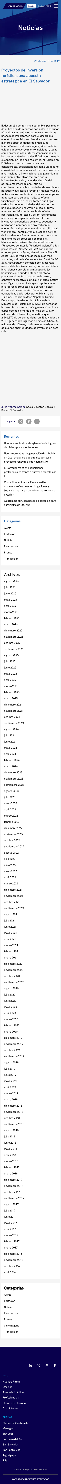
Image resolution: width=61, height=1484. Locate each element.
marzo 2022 (11, 883)
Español (31, 6)
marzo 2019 (11, 1093)
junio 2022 (10, 865)
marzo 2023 (11, 815)
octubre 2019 (12, 1050)
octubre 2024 (12, 717)
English (41, 6)
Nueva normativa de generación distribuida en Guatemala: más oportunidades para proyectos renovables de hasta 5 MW (29, 457)
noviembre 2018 (13, 1111)
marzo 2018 (11, 1161)
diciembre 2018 (13, 1105)
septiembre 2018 (14, 1124)
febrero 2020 (11, 1025)
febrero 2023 (11, 821)
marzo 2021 (11, 945)
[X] (38, 1366)
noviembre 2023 (13, 778)
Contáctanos (10, 1408)
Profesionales (11, 1397)
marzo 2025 (11, 686)
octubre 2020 (12, 976)
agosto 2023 (11, 791)
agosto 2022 (11, 852)
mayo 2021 (10, 932)
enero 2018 (11, 1173)
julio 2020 (9, 994)
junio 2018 (10, 1142)
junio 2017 (10, 1216)
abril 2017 (10, 1229)
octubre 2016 (12, 1266)
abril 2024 (10, 754)
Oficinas (7, 1387)
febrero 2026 (11, 618)
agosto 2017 (11, 1204)
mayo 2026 (10, 599)
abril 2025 (10, 679)
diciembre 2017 (13, 1179)
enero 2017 (11, 1247)
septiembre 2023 (14, 784)
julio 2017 (9, 1210)
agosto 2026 (11, 581)
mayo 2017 (10, 1222)
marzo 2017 (11, 1235)
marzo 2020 (11, 1019)
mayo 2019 (10, 1081)
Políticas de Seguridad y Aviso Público (30, 1469)
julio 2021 (9, 920)
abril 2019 (10, 1087)
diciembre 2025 (13, 630)
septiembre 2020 (14, 982)
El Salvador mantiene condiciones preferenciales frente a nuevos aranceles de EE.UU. (30, 472)
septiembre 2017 (14, 1198)
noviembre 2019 (13, 1044)
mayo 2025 (10, 673)
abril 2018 (10, 1155)
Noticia (8, 540)
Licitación (9, 534)
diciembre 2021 (13, 889)
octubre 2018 (12, 1118)
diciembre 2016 (13, 1253)
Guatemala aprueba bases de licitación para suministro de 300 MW (30, 502)
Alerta (7, 527)
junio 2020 (10, 1000)
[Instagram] (47, 1366)
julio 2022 (9, 858)
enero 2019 (11, 1099)
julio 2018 (9, 1136)
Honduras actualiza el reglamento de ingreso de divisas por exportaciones (30, 445)
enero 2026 (11, 624)
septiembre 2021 (14, 908)
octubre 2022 (12, 840)
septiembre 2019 (14, 1056)
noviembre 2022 (13, 834)
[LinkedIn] (30, 1366)
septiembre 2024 (14, 723)
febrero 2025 (11, 692)
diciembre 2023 (13, 772)
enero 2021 (11, 957)
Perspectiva (11, 546)
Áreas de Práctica (13, 1392)
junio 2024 (10, 741)
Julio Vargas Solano (13, 406)
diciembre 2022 (13, 828)
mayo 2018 (10, 1148)
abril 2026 (10, 605)
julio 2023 (9, 797)
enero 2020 (11, 1031)
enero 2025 (11, 698)
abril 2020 (10, 1013)
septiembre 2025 (14, 649)
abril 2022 (10, 877)
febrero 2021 (11, 951)
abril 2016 (10, 1272)
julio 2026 (9, 587)
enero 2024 (11, 766)
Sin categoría (11, 1325)
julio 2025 (9, 661)
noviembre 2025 (13, 636)
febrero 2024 (11, 760)
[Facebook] (54, 1366)
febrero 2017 (11, 1241)
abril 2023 (10, 809)
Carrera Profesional (14, 1403)
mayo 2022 (10, 871)
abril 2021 (10, 939)
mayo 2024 (10, 747)
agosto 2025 (11, 655)
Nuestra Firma (11, 1381)
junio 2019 (10, 1074)
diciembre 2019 (13, 1037)
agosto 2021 (11, 914)
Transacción (11, 558)
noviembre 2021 (13, 895)
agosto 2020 (11, 988)
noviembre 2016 (13, 1260)
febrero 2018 (11, 1167)
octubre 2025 (12, 642)
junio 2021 (10, 926)
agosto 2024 (11, 729)
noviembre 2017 (13, 1185)
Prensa (8, 552)
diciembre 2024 (13, 704)
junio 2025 (10, 667)
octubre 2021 (12, 902)
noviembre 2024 (13, 710)
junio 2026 (10, 593)
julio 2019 (9, 1068)
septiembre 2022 (14, 846)
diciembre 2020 (13, 963)
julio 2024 (9, 735)
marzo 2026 (11, 612)
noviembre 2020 (13, 970)
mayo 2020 (10, 1007)
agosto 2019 (11, 1062)
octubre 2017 (12, 1192)
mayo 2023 (10, 803)
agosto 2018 (11, 1130)
